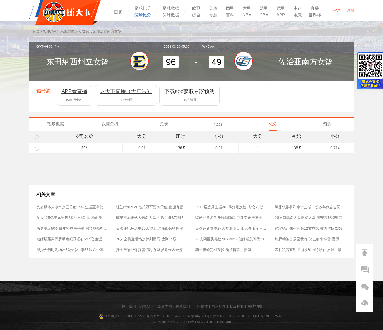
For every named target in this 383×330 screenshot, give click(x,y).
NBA (247, 15)
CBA (264, 15)
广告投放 (200, 306)
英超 (213, 8)
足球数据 (171, 8)
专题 (213, 15)
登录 (337, 10)
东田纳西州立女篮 (77, 61)
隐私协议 (146, 306)
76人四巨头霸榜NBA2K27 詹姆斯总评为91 (229, 239)
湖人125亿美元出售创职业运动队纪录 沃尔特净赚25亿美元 (72, 218)
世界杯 (314, 15)
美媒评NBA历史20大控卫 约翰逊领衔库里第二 (152, 228)
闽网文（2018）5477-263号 (170, 316)
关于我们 (128, 306)
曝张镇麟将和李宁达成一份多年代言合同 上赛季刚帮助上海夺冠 (311, 207)
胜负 (164, 124)
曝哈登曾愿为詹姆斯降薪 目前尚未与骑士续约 (231, 218)
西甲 (230, 8)
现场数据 (55, 124)
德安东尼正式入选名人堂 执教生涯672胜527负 (152, 218)
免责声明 (164, 306)
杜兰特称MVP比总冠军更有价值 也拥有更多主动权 (152, 207)
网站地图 (254, 306)
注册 (350, 10)
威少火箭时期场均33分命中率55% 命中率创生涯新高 (72, 250)
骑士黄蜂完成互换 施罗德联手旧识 (223, 250)
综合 (196, 15)
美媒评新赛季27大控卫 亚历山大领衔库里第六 (231, 228)
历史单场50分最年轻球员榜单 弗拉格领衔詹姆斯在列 (72, 228)
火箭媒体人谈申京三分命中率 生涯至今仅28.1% (72, 207)
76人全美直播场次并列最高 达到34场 (146, 239)
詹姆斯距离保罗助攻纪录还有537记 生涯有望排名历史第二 (72, 239)
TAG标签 (236, 306)
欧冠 (196, 8)
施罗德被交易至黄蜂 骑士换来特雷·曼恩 (307, 239)
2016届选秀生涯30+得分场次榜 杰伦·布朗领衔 (231, 207)
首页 (118, 11)
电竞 (298, 15)
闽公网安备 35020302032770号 (127, 316)
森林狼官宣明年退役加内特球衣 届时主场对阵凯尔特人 (311, 250)
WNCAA (49, 31)
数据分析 (110, 124)
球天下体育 (65, 12)
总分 (273, 124)
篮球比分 (142, 15)
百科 (230, 15)
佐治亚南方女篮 (305, 61)
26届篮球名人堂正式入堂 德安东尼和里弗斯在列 (311, 218)
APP (280, 15)
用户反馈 (218, 306)
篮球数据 (171, 15)
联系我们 (182, 306)
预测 (327, 124)
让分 (218, 124)
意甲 (247, 8)
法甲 (264, 8)
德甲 (281, 8)
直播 (315, 8)
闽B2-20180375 (239, 316)
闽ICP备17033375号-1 (268, 316)
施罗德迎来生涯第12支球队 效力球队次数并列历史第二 (311, 228)
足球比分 (142, 8)
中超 (298, 8)
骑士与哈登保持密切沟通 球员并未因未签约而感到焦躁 (152, 250)
